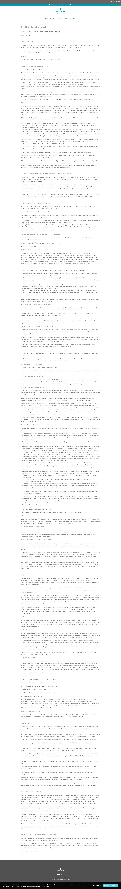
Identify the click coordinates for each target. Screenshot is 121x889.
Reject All (106, 885)
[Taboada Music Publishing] (60, 11)
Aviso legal (60, 874)
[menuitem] (47, 19)
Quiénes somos (63, 18)
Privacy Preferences (97, 885)
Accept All (114, 885)
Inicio (46, 18)
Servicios (53, 18)
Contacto (73, 18)
